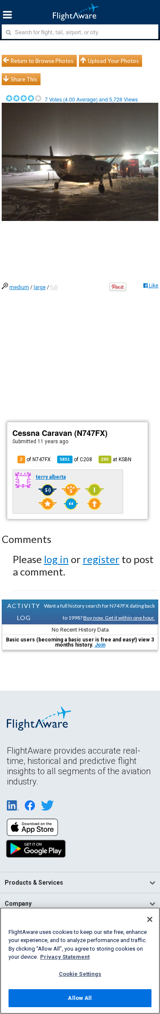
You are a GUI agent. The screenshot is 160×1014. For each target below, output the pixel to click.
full (54, 287)
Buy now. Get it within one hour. (119, 617)
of (76, 459)
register (101, 559)
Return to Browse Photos (42, 60)
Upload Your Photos (113, 60)
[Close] (149, 919)
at (116, 459)
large (40, 287)
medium (19, 287)
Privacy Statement (65, 957)
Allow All (80, 998)
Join (100, 645)
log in (56, 559)
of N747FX (35, 459)
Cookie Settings (80, 974)
